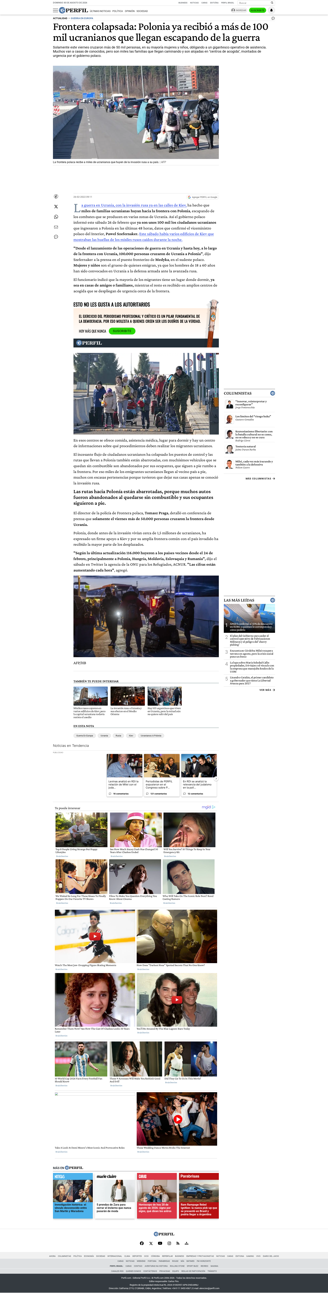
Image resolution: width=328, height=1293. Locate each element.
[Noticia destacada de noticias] (73, 1177)
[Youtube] (160, 1243)
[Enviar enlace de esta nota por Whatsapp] (56, 217)
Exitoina (240, 1256)
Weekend (141, 1261)
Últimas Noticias (100, 11)
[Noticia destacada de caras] (157, 1177)
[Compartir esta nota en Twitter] (56, 207)
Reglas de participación (193, 1271)
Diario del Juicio (271, 1256)
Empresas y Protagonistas (200, 1256)
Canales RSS (117, 1271)
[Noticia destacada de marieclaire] (115, 1177)
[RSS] (177, 1243)
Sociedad (142, 11)
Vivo (258, 1256)
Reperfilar (167, 1256)
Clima (127, 1256)
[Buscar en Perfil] (272, 2)
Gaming (250, 1256)
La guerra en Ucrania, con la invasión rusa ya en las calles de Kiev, (134, 205)
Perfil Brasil (227, 3)
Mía (182, 1261)
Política (117, 11)
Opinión (130, 11)
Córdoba (155, 1256)
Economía (89, 1256)
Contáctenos (150, 1271)
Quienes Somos (133, 1271)
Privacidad (164, 1271)
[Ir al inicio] (73, 10)
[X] (151, 1244)
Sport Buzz (192, 1266)
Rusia (118, 735)
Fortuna (152, 1261)
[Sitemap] (186, 1243)
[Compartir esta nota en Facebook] (56, 196)
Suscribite (258, 10)
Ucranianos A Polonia (151, 735)
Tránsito (212, 1271)
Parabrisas (164, 1261)
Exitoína (214, 3)
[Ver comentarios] (272, 19)
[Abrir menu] (55, 10)
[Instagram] (169, 1244)
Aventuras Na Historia (156, 1266)
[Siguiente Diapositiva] (216, 778)
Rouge (175, 1261)
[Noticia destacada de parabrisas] (199, 1177)
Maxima (214, 1266)
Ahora (52, 1256)
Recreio (204, 1266)
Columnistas (237, 393)
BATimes (190, 1261)
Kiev (131, 735)
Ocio (146, 1256)
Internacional (114, 1256)
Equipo (175, 1271)
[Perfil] (74, 1168)
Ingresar (241, 10)
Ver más (265, 690)
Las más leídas (239, 600)
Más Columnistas (258, 478)
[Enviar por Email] (56, 227)
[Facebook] (142, 1243)
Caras (204, 3)
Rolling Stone (177, 1266)
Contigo (138, 1266)
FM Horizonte (204, 1261)
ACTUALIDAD (60, 18)
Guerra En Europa (84, 735)
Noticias (194, 3)
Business (183, 3)
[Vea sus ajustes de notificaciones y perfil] (271, 10)
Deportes (137, 1256)
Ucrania (104, 735)
